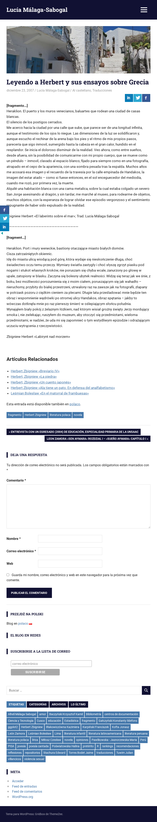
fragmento (14, 415)
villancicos (14, 759)
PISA (11, 746)
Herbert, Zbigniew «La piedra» (34, 377)
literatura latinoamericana (105, 733)
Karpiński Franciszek (96, 727)
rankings (107, 746)
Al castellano (81, 90)
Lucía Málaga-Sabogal (37, 9)
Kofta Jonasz (120, 727)
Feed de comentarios (27, 791)
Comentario (16, 480)
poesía (21, 746)
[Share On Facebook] (146, 98)
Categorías (38, 704)
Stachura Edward (54, 752)
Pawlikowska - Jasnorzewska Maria (114, 739)
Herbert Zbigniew (35, 415)
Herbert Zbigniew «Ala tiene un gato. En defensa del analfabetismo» (63, 388)
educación (54, 720)
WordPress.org (22, 797)
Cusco (41, 720)
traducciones (104, 752)
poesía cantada (39, 746)
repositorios (32, 752)
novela (78, 415)
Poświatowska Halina (66, 746)
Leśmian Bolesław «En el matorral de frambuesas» (50, 393)
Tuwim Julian (124, 752)
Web (10, 564)
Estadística (71, 720)
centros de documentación (121, 714)
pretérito (88, 746)
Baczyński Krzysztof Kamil (66, 714)
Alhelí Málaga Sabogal (22, 714)
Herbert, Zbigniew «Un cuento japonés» (41, 382)
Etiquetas (16, 704)
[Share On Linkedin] (129, 98)
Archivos (59, 704)
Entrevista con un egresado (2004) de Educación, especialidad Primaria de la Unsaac (74, 432)
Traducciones (102, 90)
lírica (35, 739)
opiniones (82, 739)
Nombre (14, 539)
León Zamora (16, 733)
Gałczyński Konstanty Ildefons (118, 720)
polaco (75, 404)
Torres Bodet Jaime (81, 752)
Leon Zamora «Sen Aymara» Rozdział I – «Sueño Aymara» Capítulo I (96, 439)
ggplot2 (13, 727)
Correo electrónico (21, 551)
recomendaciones (127, 746)
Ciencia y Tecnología (21, 720)
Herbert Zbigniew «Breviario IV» (35, 371)
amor (42, 714)
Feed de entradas (24, 786)
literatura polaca (60, 415)
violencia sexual (34, 759)
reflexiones (15, 752)
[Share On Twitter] (137, 98)
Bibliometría (93, 714)
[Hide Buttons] (2, 234)
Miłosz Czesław (51, 739)
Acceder (18, 781)
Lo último (78, 704)
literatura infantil (74, 733)
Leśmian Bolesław (39, 733)
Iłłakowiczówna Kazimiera (62, 727)
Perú (143, 739)
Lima (58, 733)
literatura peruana (136, 733)
